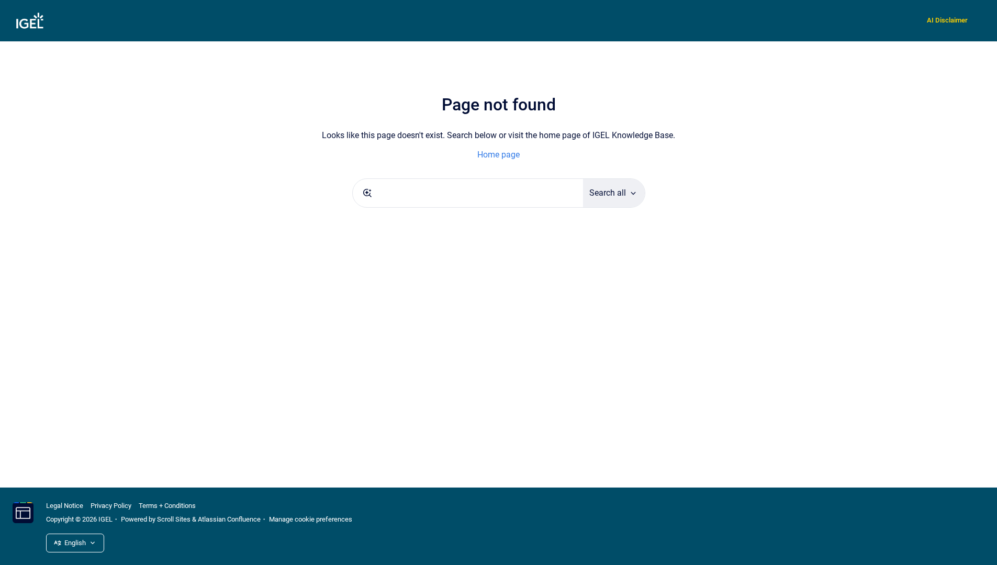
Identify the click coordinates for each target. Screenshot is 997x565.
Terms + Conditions (167, 506)
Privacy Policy (111, 506)
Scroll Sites (174, 519)
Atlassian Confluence (229, 519)
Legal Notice (64, 506)
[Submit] (367, 193)
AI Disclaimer (947, 20)
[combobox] (468, 193)
